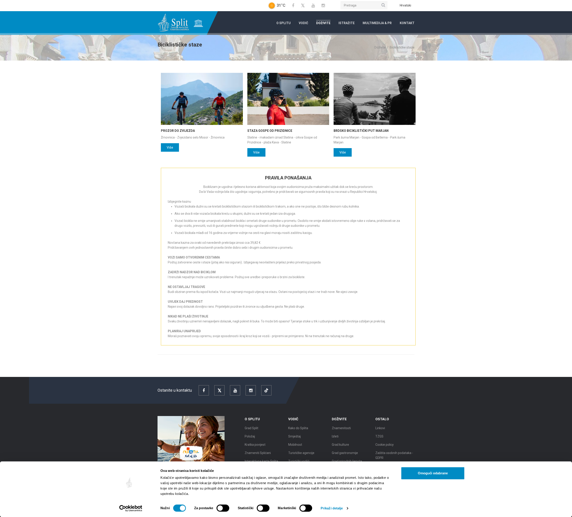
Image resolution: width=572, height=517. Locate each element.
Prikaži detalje (332, 508)
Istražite (347, 23)
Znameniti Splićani (258, 453)
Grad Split (251, 428)
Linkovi (380, 428)
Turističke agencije (301, 453)
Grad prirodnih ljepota (347, 461)
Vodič (303, 23)
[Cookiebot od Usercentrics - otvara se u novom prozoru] (130, 508)
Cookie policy (384, 444)
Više (170, 147)
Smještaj (294, 436)
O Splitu (283, 23)
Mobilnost (295, 444)
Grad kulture (340, 444)
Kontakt (407, 23)
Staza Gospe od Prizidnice (269, 130)
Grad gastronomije (345, 453)
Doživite (323, 23)
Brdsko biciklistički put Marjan (361, 130)
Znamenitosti (341, 428)
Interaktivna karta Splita (261, 461)
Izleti (335, 436)
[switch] (223, 508)
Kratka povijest (255, 444)
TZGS (379, 436)
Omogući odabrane (433, 473)
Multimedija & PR (377, 23)
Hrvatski (405, 5)
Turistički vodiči (298, 461)
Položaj (250, 436)
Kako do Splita (298, 428)
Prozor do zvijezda (178, 130)
